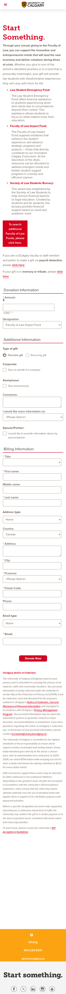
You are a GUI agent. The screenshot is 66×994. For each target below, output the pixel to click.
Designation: (11, 319)
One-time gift (15, 355)
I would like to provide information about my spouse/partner (32, 435)
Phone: (7, 601)
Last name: (12, 497)
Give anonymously (18, 386)
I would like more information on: (24, 411)
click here (18, 265)
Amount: (10, 297)
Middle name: (11, 484)
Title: (8, 456)
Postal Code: (13, 588)
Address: (10, 544)
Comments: (10, 395)
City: (7, 560)
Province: (11, 573)
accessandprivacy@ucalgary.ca (29, 734)
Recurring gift (38, 355)
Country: (8, 529)
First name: (12, 471)
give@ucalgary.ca (33, 959)
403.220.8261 (33, 950)
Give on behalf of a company (24, 369)
